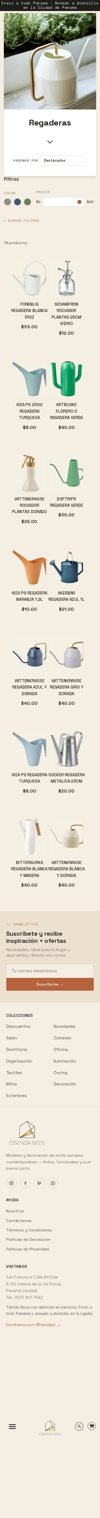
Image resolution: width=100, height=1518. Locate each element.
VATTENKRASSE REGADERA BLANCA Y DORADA (66, 869)
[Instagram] (11, 1183)
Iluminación (65, 1061)
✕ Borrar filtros (21, 220)
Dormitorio (16, 1049)
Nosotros (15, 1210)
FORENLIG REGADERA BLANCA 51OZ (29, 311)
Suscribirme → (50, 984)
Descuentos (18, 1026)
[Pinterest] (39, 1183)
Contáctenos (19, 1220)
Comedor (62, 1038)
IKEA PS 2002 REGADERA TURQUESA (29, 411)
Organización (19, 1061)
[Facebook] (25, 1183)
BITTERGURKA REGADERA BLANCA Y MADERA (29, 869)
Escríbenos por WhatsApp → (33, 1324)
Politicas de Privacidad (27, 1249)
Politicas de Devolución (28, 1239)
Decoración (65, 1084)
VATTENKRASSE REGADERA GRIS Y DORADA (66, 687)
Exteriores (16, 1095)
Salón (11, 1038)
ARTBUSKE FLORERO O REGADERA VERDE (66, 411)
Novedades (65, 1026)
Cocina (61, 1072)
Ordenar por (25, 160)
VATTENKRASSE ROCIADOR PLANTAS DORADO (29, 505)
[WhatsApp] (53, 1183)
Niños (11, 1084)
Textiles (14, 1072)
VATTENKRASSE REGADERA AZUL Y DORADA (29, 687)
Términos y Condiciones (29, 1230)
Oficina (61, 1049)
